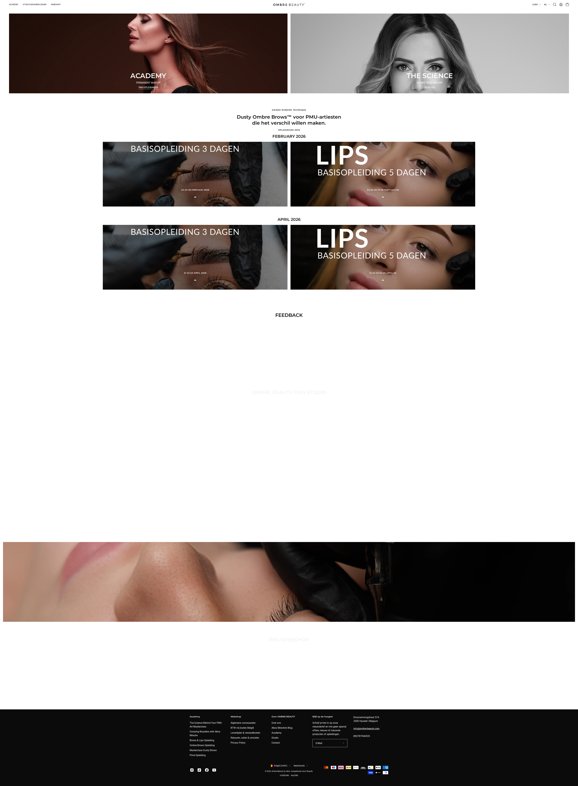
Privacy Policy (238, 742)
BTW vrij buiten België (242, 727)
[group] (289, 347)
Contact (276, 742)
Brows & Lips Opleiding (202, 740)
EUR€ (535, 4)
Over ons (276, 722)
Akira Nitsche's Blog (282, 727)
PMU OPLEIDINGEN (148, 87)
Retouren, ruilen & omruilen (245, 737)
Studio (275, 737)
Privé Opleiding (198, 755)
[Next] (296, 367)
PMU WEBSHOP (289, 664)
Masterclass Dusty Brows (203, 750)
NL (545, 4)
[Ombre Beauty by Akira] (289, 4)
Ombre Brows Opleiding (202, 745)
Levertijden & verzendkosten (245, 732)
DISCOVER (430, 87)
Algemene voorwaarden (243, 722)
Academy (276, 732)
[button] (555, 4)
